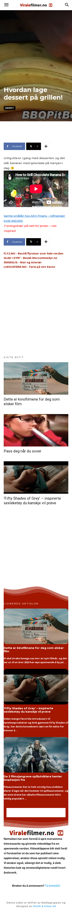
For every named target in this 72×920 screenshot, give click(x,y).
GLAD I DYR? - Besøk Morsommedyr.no (30, 258)
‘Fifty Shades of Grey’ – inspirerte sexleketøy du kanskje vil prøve (32, 500)
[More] (46, 146)
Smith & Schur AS (44, 906)
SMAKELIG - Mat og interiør (23, 262)
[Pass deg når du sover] (36, 430)
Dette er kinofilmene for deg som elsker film (34, 649)
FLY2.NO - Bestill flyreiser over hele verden (33, 253)
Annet (9, 108)
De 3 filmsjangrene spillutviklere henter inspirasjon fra (33, 778)
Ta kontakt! (52, 885)
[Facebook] (36, 914)
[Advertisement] (33, 137)
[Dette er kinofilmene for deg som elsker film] (36, 378)
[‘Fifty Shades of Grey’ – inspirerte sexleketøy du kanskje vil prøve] (36, 477)
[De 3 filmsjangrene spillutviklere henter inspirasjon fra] (36, 755)
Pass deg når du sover (22, 451)
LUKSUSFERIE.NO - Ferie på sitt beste (29, 267)
